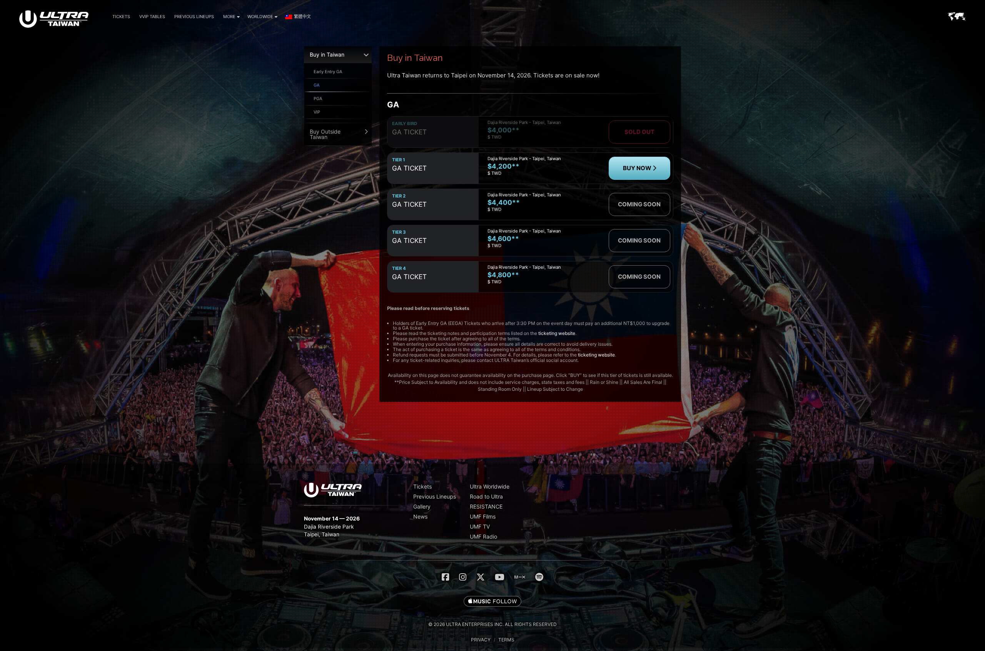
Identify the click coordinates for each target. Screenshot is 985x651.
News (420, 516)
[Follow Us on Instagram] (462, 577)
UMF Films (483, 516)
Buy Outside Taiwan (325, 134)
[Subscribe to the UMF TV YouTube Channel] (499, 577)
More (229, 16)
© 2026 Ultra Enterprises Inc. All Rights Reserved (492, 624)
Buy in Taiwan (327, 54)
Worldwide (260, 16)
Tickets (121, 16)
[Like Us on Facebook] (445, 577)
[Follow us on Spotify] (539, 577)
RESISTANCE (486, 506)
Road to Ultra (486, 496)
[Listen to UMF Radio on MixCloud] (520, 577)
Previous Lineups (194, 16)
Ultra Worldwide (489, 486)
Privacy (481, 640)
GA (316, 85)
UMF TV (480, 526)
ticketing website (556, 333)
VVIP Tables (152, 16)
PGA (318, 98)
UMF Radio (483, 536)
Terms (506, 640)
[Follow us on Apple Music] (492, 601)
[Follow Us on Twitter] (480, 577)
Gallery (422, 506)
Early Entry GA (328, 71)
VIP (317, 112)
